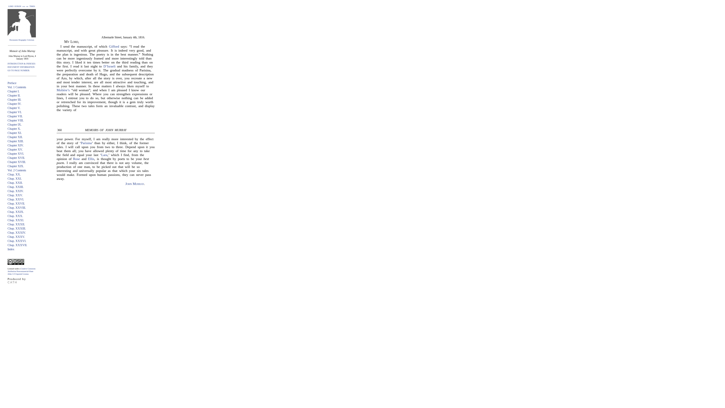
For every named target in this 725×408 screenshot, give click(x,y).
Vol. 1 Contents (17, 87)
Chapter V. (14, 108)
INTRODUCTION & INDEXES (21, 64)
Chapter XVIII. (17, 162)
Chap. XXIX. (16, 211)
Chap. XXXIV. (17, 232)
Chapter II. (14, 95)
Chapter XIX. (16, 166)
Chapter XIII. (16, 141)
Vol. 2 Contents (17, 170)
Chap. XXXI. (16, 220)
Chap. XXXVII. (17, 245)
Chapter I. (13, 91)
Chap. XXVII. (16, 203)
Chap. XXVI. (16, 199)
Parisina (86, 143)
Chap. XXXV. (16, 236)
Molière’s (63, 90)
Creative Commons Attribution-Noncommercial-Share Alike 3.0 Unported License (21, 271)
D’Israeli (109, 66)
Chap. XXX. (15, 216)
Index (11, 249)
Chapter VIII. (16, 120)
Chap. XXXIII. (17, 228)
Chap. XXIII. (16, 187)
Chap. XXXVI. (17, 241)
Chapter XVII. (16, 157)
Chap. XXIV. (16, 191)
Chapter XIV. (16, 145)
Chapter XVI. (16, 153)
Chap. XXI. (15, 178)
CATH (12, 282)
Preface (12, 83)
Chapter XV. (15, 149)
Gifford (114, 46)
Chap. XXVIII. (17, 207)
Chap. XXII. (15, 182)
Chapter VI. (15, 112)
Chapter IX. (15, 124)
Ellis (91, 159)
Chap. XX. (14, 174)
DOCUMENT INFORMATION (21, 67)
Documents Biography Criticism (21, 40)
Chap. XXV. (15, 195)
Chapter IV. (14, 103)
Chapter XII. (15, 137)
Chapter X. (14, 128)
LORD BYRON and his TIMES (21, 6)
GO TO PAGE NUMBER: (19, 70)
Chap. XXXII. (16, 224)
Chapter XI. (15, 132)
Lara (104, 155)
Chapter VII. (15, 116)
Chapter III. (14, 99)
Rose (76, 159)
